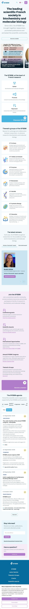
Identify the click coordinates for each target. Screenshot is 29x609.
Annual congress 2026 (8, 361)
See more (5, 376)
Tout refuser (14, 606)
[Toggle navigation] (21, 2)
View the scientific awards (9, 332)
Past (4, 409)
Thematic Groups (13, 575)
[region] (14, 596)
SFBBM (13, 569)
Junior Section (13, 572)
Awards (6, 404)
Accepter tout (14, 598)
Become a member (14, 38)
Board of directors (11, 404)
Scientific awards (13, 581)
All (2, 404)
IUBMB (18, 348)
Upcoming (9, 409)
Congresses (17, 404)
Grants (23, 404)
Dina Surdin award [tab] (22, 245)
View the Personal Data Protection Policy (13, 541)
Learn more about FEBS (9, 348)
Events (13, 578)
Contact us (14, 554)
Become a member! (20, 387)
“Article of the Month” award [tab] (9, 245)
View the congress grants (9, 317)
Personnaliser (14, 602)
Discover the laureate (10, 276)
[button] (24, 281)
